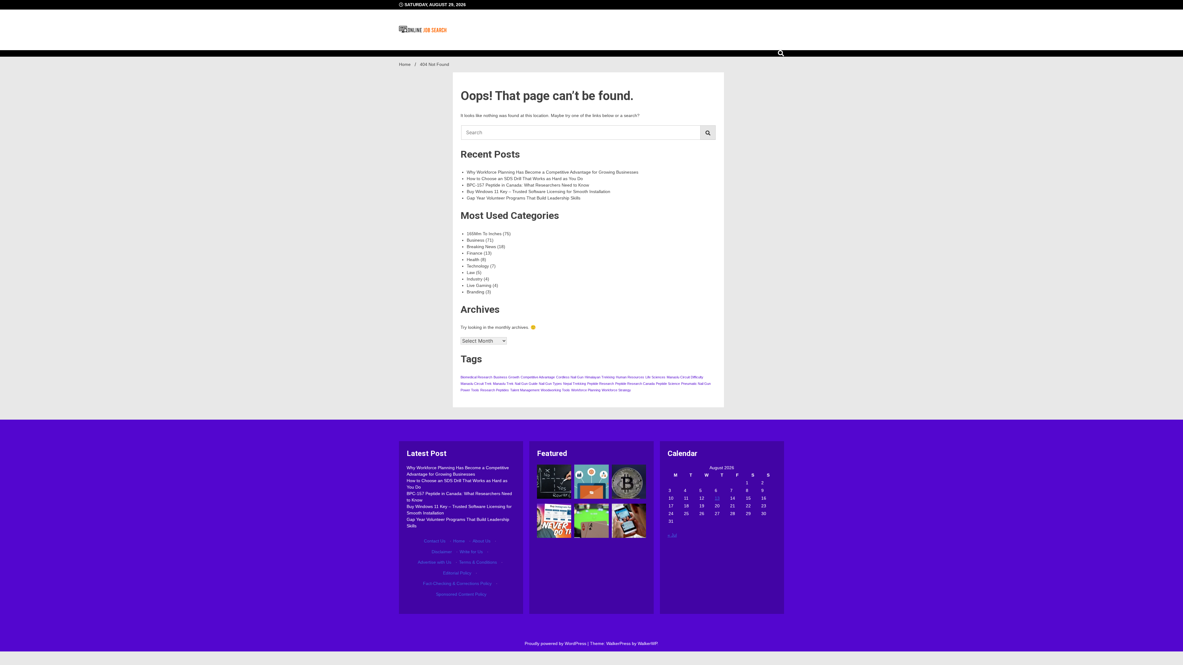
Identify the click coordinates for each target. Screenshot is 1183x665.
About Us (481, 540)
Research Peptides (494, 390)
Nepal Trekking (574, 383)
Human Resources (630, 377)
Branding (475, 291)
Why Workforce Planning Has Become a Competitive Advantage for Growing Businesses (552, 172)
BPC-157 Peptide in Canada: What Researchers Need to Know (528, 185)
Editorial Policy (457, 572)
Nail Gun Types (550, 383)
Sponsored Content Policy (461, 594)
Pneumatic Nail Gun (696, 383)
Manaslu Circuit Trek (476, 383)
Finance (474, 253)
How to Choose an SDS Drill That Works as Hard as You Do (525, 178)
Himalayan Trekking (600, 377)
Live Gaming (479, 285)
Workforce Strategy (616, 390)
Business (475, 240)
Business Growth (506, 377)
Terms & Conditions (478, 562)
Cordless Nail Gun (569, 377)
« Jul (672, 535)
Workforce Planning (585, 390)
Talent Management (524, 390)
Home (459, 540)
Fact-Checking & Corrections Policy (457, 583)
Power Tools (470, 390)
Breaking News (481, 246)
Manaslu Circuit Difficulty (685, 377)
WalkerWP (647, 643)
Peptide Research (600, 383)
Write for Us (471, 551)
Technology (478, 266)
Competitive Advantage (538, 377)
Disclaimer (442, 551)
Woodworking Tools (555, 390)
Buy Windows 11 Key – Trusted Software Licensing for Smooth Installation (538, 191)
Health (473, 259)
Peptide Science (668, 383)
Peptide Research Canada (635, 383)
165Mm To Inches (484, 233)
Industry (474, 278)
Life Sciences (655, 377)
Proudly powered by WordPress (556, 643)
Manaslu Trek (503, 383)
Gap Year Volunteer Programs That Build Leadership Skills (523, 197)
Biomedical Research (476, 377)
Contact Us (434, 540)
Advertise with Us (434, 562)
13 (717, 498)
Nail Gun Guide (526, 383)
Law (471, 272)
